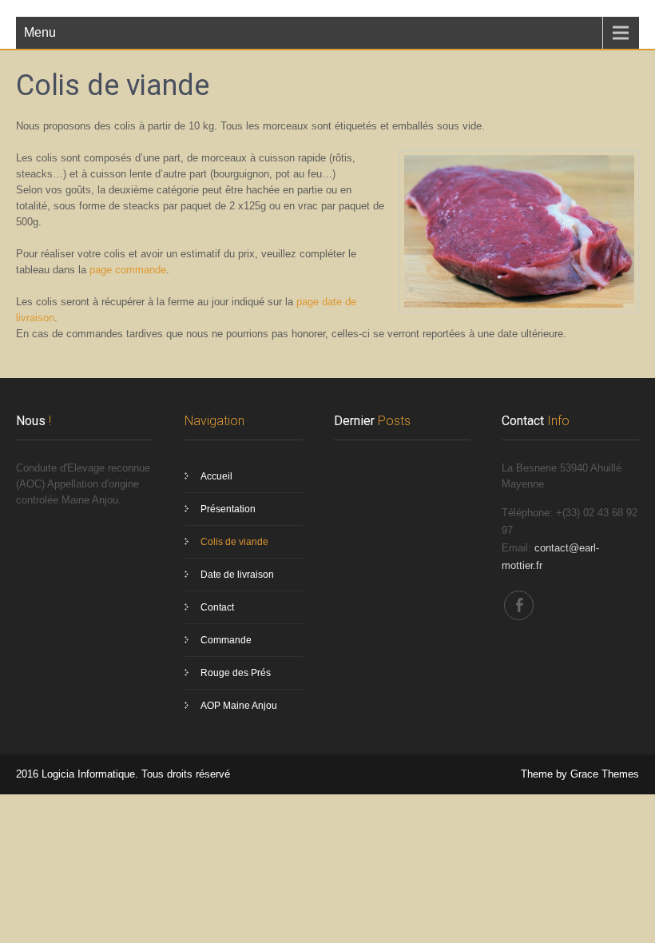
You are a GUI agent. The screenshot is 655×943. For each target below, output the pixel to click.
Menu (40, 32)
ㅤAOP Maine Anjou (238, 705)
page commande (127, 270)
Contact (217, 607)
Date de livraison (237, 574)
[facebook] (519, 605)
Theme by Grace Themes (580, 774)
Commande (226, 640)
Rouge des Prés (235, 672)
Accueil (216, 476)
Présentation (228, 509)
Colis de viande (234, 541)
